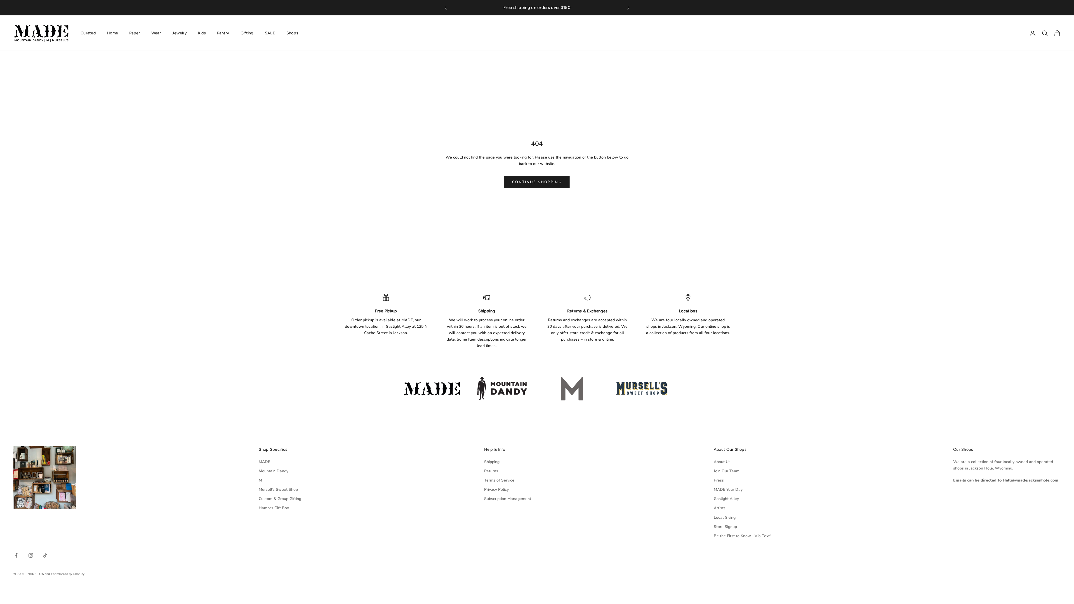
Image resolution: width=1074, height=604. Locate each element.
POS (40, 574)
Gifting (247, 33)
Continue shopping (537, 182)
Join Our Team (726, 471)
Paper (134, 33)
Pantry (223, 33)
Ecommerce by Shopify (67, 574)
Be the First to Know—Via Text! (742, 536)
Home (112, 33)
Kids (202, 33)
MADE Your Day (728, 489)
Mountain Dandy (273, 471)
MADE (264, 461)
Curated (88, 33)
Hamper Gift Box (274, 508)
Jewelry (179, 33)
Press (719, 480)
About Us (722, 461)
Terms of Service (499, 480)
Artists (720, 508)
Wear (156, 33)
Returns (491, 471)
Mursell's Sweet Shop (278, 489)
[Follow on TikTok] (45, 555)
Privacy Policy (496, 489)
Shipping (492, 461)
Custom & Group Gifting (280, 498)
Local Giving (725, 517)
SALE (270, 33)
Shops (292, 33)
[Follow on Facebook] (16, 555)
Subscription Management (507, 498)
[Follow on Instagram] (31, 555)
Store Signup (725, 526)
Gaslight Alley (726, 498)
